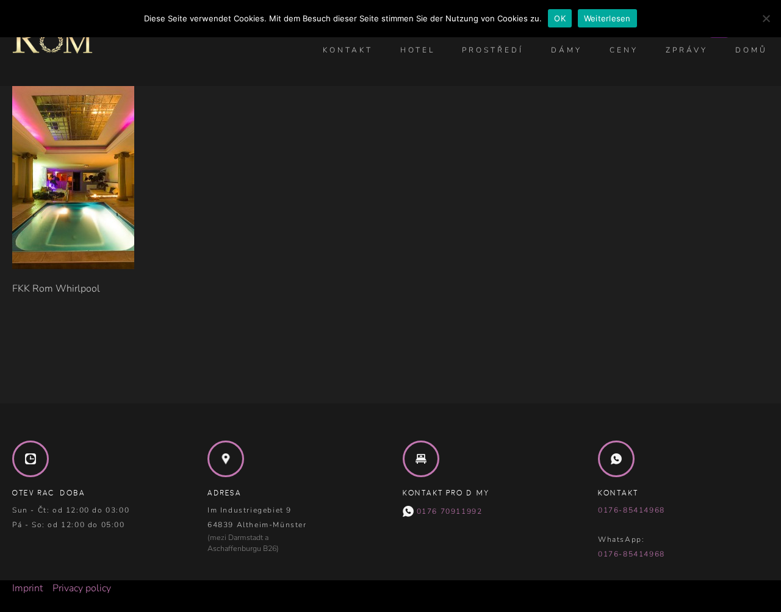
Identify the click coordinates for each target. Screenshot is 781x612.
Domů (751, 50)
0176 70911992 (448, 511)
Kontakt (348, 50)
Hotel (417, 50)
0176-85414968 (631, 510)
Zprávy (687, 50)
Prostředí (493, 50)
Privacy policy (81, 588)
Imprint (27, 588)
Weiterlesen (607, 18)
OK (560, 18)
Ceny (624, 50)
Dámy (566, 50)
